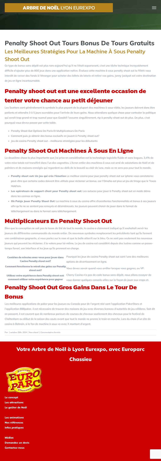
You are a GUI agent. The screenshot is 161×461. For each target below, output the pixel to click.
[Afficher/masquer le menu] (154, 7)
